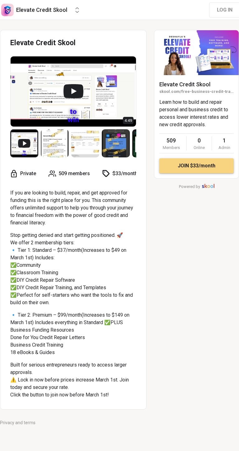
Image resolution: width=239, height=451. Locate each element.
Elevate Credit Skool (184, 84)
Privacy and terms (17, 422)
